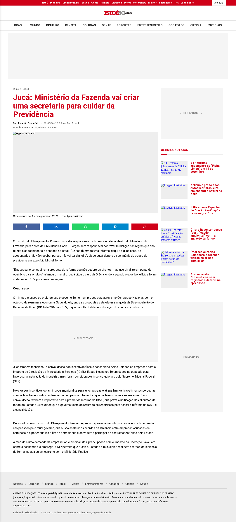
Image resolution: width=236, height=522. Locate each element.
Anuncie (218, 2)
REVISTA (71, 25)
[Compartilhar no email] (144, 227)
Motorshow (139, 2)
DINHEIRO (52, 25)
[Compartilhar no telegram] (115, 227)
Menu (127, 2)
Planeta (104, 2)
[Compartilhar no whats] (85, 227)
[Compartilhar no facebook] (26, 227)
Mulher (152, 2)
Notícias (18, 483)
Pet (176, 2)
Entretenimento (150, 25)
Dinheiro (55, 2)
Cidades (114, 483)
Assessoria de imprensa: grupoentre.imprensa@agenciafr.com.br (76, 512)
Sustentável (166, 2)
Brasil (19, 25)
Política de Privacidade (25, 512)
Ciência (196, 25)
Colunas (89, 25)
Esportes (117, 2)
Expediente (187, 2)
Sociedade (176, 25)
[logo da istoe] (118, 13)
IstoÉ (45, 2)
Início (16, 89)
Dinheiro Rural (71, 2)
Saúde (85, 2)
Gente (94, 2)
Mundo (35, 25)
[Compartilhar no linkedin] (56, 227)
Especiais (214, 25)
